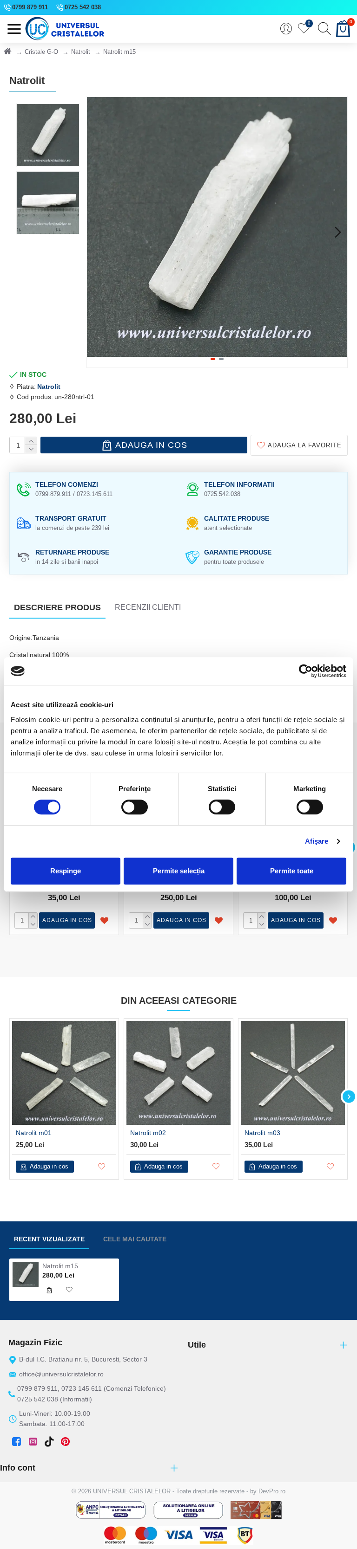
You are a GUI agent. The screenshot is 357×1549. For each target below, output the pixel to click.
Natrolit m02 (148, 1132)
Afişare (317, 841)
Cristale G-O (41, 51)
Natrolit (80, 51)
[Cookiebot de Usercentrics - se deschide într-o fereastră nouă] (305, 671)
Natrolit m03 (262, 1132)
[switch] (134, 807)
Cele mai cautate (134, 1239)
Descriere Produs (57, 607)
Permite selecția (179, 871)
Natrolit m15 (60, 1266)
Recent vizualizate (49, 1239)
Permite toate (291, 871)
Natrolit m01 (34, 1132)
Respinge (65, 871)
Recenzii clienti (148, 607)
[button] (96, 232)
